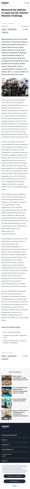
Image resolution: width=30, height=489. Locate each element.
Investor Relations (7, 449)
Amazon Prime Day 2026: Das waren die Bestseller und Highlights (14, 342)
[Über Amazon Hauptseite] (5, 427)
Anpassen (14, 485)
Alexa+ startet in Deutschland (11, 332)
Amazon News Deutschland (9, 435)
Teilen (26, 29)
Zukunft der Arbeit (12, 29)
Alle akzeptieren (14, 481)
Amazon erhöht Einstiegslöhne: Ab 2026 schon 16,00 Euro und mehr (20, 377)
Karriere (4, 460)
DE (4, 456)
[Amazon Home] (5, 3)
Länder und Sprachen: (7, 454)
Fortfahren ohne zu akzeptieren (14, 476)
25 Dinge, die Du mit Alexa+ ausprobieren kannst (15, 336)
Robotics (4, 29)
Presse (3, 440)
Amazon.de (5, 444)
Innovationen (5, 32)
